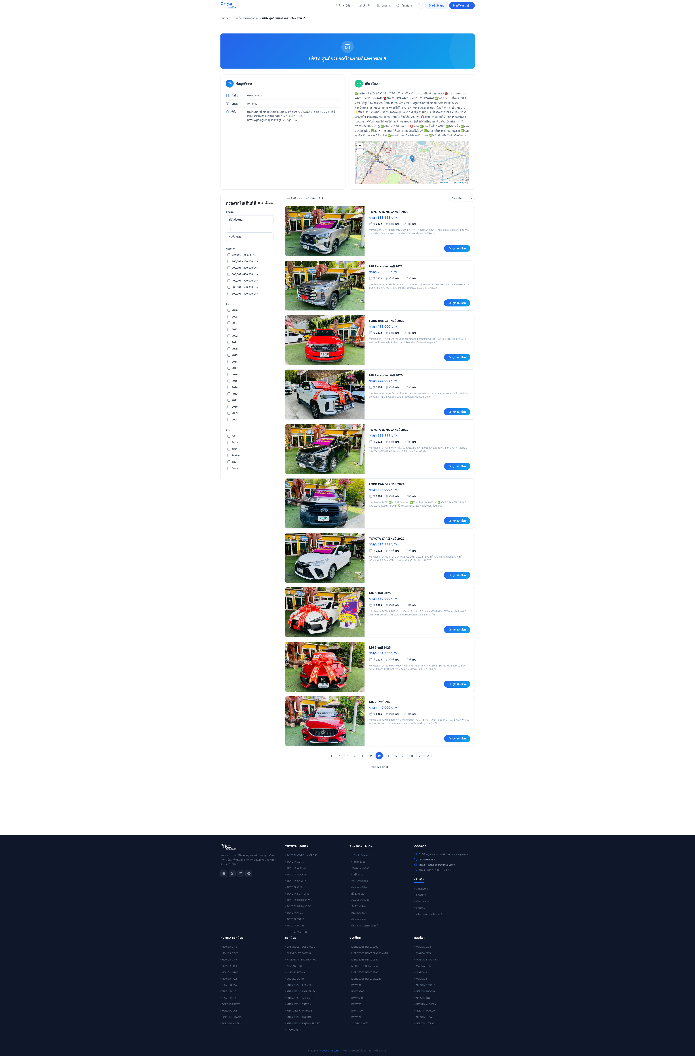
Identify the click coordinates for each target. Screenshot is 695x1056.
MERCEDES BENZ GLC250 (366, 978)
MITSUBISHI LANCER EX (301, 991)
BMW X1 (356, 985)
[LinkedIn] (240, 873)
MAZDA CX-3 (423, 946)
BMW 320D (358, 991)
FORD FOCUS (229, 1010)
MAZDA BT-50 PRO (427, 959)
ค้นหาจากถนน (359, 912)
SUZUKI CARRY (295, 978)
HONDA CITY (229, 946)
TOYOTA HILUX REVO (299, 900)
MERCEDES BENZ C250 (364, 966)
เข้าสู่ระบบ (438, 5)
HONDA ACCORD (297, 932)
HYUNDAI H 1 (295, 1029)
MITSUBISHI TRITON (299, 1004)
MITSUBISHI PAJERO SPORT (303, 1023)
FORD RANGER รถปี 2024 (387, 484)
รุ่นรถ (229, 229)
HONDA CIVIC (230, 953)
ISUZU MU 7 (229, 991)
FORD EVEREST (231, 1004)
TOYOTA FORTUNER (298, 893)
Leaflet (445, 182)
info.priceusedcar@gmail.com (437, 864)
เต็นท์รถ (367, 5)
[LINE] (248, 873)
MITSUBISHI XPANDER (300, 985)
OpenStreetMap (460, 182)
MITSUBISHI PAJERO (299, 1017)
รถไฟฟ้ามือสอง (359, 855)
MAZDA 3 (421, 978)
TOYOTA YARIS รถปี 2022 (387, 538)
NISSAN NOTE (424, 998)
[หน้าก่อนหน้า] (339, 755)
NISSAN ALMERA (426, 1004)
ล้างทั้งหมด (267, 203)
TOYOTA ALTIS (295, 861)
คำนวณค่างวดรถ (425, 901)
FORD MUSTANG (232, 1017)
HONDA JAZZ (229, 978)
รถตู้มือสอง (357, 874)
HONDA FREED (230, 966)
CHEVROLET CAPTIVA (299, 953)
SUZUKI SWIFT (359, 1023)
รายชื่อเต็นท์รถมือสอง (246, 18)
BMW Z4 (356, 1017)
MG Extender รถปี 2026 (386, 375)
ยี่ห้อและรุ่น (357, 893)
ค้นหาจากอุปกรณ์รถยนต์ (364, 925)
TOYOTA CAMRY (296, 881)
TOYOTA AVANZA (297, 874)
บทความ (386, 5)
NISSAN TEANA (296, 972)
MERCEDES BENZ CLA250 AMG (369, 953)
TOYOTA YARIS (295, 919)
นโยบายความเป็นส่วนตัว (430, 914)
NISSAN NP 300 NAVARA (301, 959)
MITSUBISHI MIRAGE (299, 1010)
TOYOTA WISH (295, 925)
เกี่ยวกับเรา (407, 5)
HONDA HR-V (230, 972)
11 (387, 755)
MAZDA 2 (421, 972)
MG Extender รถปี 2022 (386, 266)
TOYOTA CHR (294, 887)
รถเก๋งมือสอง (358, 861)
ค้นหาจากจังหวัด (360, 900)
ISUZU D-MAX (230, 985)
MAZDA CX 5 (423, 953)
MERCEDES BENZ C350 (364, 959)
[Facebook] (223, 873)
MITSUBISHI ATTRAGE (300, 998)
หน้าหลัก (225, 18)
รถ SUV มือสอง (359, 881)
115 (411, 755)
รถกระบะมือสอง (360, 868)
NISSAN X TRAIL (425, 1023)
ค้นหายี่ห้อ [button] (345, 5)
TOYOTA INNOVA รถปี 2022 (388, 212)
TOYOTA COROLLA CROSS (302, 855)
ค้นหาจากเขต (359, 919)
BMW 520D (358, 998)
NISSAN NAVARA (426, 991)
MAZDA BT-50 (424, 966)
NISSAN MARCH (425, 1010)
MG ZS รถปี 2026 (380, 702)
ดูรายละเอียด (459, 248)
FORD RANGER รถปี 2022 (387, 321)
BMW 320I (357, 1010)
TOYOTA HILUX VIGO (299, 906)
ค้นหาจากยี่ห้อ (359, 887)
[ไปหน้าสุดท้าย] (428, 755)
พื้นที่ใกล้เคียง (358, 906)
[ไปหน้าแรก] (331, 755)
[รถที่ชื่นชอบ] (421, 5)
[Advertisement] (329, 804)
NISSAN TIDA (424, 1017)
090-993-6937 (427, 859)
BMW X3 (356, 1004)
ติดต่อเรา (421, 895)
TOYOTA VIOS (295, 912)
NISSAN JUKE (294, 966)
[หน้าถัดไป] (420, 755)
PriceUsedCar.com (328, 1050)
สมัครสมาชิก (463, 5)
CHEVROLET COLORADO (301, 946)
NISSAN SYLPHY (425, 985)
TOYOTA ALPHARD (297, 868)
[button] (412, 158)
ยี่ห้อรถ (229, 212)
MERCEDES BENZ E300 (364, 972)
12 (395, 755)
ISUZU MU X (229, 998)
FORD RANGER (230, 1023)
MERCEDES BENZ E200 (364, 946)
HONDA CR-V (229, 959)
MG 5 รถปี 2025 (380, 593)
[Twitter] (232, 873)
